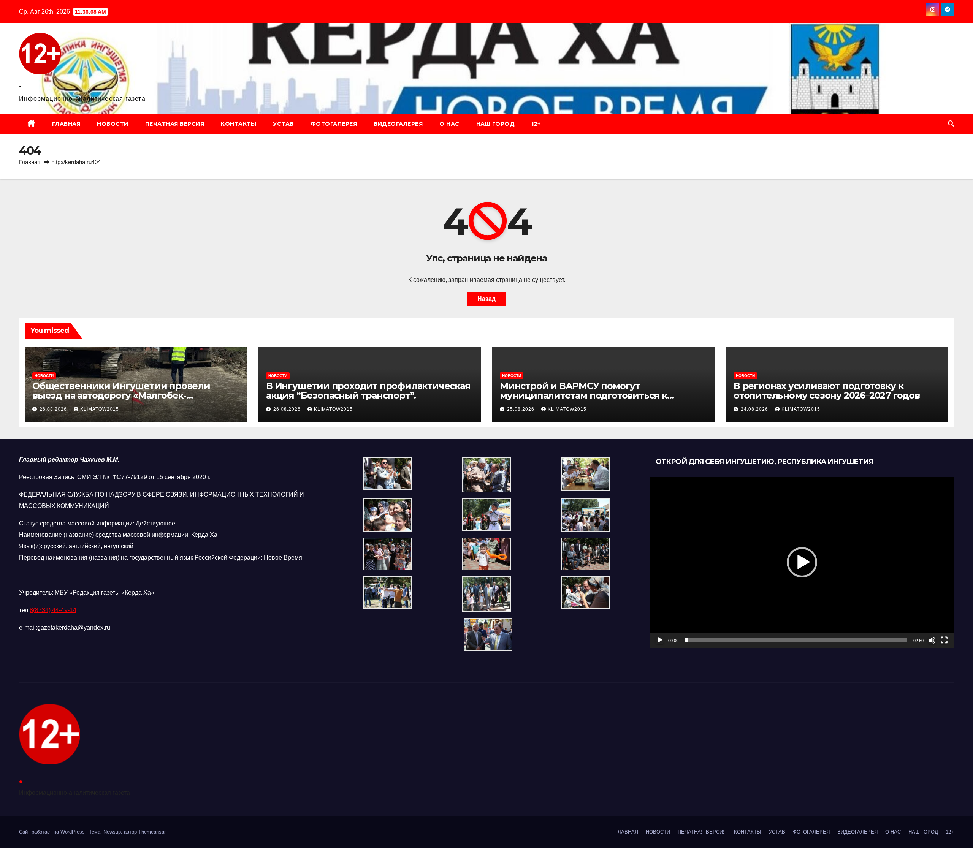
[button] (951, 123)
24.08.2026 (755, 409)
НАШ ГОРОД (495, 123)
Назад (486, 299)
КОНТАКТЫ (238, 123)
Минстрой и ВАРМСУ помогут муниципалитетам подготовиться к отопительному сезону (583, 395)
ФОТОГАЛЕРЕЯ (334, 123)
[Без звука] (932, 640)
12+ (536, 123)
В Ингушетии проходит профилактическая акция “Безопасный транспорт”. (368, 390)
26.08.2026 (54, 409)
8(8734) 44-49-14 (53, 610)
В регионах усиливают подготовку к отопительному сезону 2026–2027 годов (827, 390)
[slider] (796, 640)
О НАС (449, 123)
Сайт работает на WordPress (52, 832)
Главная (29, 162)
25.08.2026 (521, 409)
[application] (802, 562)
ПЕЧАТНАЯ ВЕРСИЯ (174, 123)
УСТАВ (283, 123)
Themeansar (152, 832)
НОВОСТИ (112, 123)
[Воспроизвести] (660, 640)
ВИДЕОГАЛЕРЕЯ (398, 123)
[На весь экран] (944, 640)
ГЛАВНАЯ (66, 123)
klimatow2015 (99, 409)
